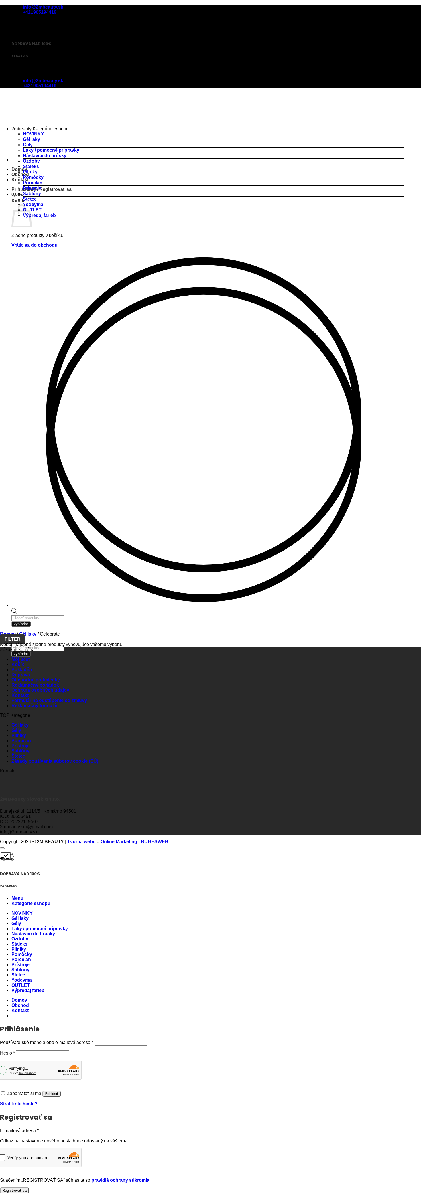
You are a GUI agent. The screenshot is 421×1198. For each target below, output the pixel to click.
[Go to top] (2, 848)
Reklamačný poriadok (35, 685)
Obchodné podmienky (35, 679)
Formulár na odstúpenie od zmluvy (49, 700)
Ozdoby (31, 161)
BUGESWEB (154, 841)
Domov (8, 634)
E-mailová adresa (19, 1130)
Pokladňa (21, 669)
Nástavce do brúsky (44, 155)
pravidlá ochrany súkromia (120, 1180)
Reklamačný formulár (34, 705)
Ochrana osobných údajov (40, 690)
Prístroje (32, 188)
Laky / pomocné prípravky (51, 150)
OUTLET (32, 209)
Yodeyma (33, 204)
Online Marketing (119, 841)
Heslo (7, 1053)
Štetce (30, 199)
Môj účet (20, 659)
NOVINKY (33, 133)
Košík (17, 664)
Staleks (31, 166)
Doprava (20, 674)
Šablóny (32, 193)
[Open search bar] (14, 612)
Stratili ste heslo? (19, 1103)
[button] (41, 189)
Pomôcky (33, 177)
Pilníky (30, 171)
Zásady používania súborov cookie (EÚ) (54, 761)
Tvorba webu (81, 841)
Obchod (20, 174)
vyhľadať (21, 654)
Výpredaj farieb (39, 215)
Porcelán (32, 182)
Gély (28, 144)
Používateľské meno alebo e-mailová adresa (46, 1042)
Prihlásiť (51, 1094)
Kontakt (20, 179)
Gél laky (31, 139)
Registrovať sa (14, 1190)
